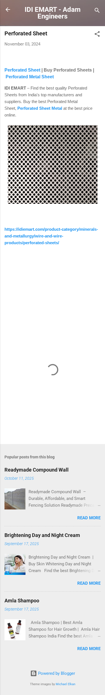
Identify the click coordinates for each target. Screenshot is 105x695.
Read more (89, 517)
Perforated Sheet (22, 70)
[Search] (97, 11)
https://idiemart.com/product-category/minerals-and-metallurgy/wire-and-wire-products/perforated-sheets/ (51, 236)
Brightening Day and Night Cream (42, 535)
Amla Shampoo (21, 600)
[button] (97, 35)
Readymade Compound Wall (36, 470)
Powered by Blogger (56, 673)
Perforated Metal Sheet (30, 76)
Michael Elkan (65, 684)
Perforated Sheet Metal (39, 108)
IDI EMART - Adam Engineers (53, 13)
